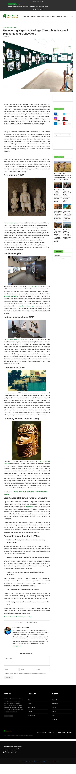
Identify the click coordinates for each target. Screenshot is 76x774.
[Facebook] (33, 9)
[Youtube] (42, 9)
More (64, 16)
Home (24, 16)
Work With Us (31, 707)
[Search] (72, 16)
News (53, 16)
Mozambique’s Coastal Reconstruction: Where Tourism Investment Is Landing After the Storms (67, 216)
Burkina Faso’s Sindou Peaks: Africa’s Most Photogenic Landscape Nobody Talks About (58, 216)
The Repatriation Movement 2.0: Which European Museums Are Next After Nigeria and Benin (67, 195)
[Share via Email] (36, 622)
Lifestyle (48, 16)
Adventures (40, 16)
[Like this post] (27, 622)
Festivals (54, 719)
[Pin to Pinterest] (31, 622)
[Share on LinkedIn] (33, 622)
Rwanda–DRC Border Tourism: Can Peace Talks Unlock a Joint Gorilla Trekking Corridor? (67, 234)
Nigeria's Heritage (26, 617)
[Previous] (18, 4)
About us (59, 16)
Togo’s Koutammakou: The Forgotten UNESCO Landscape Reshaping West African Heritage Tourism (58, 235)
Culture (54, 707)
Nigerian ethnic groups (26, 306)
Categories (57, 255)
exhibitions (29, 506)
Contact (30, 711)
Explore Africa (31, 16)
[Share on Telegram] (34, 622)
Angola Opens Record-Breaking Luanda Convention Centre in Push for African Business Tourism (58, 195)
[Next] (19, 4)
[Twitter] (35, 9)
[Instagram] (38, 9)
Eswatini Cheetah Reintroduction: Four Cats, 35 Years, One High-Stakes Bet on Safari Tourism (28, 6)
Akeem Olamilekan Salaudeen (21, 627)
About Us (30, 703)
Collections (7, 617)
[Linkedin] (40, 9)
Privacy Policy (31, 715)
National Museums (15, 617)
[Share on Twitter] (30, 622)
